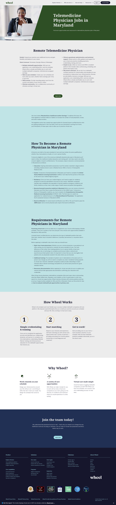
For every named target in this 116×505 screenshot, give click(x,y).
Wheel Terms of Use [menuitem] (35, 499)
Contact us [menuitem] (92, 471)
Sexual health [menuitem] (34, 474)
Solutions (34, 455)
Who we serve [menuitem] (68, 2)
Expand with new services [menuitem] (36, 463)
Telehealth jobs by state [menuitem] (73, 464)
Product (8, 455)
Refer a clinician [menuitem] (71, 463)
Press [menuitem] (91, 463)
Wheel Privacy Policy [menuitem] (10, 499)
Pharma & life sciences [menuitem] (52, 476)
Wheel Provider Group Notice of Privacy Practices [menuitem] (54, 499)
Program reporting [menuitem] (10, 465)
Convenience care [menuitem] (51, 462)
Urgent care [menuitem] (49, 463)
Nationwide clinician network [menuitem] (12, 474)
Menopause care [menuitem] (34, 473)
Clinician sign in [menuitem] (71, 459)
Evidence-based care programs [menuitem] (13, 476)
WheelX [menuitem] (92, 464)
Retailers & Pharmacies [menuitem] (52, 478)
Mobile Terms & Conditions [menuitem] (74, 499)
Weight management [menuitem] (35, 471)
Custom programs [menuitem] (50, 466)
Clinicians (71, 455)
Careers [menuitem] (92, 459)
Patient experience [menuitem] (10, 473)
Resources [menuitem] (88, 2)
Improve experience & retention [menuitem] (38, 465)
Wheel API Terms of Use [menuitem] (23, 499)
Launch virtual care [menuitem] (35, 462)
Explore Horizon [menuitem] (56, 2)
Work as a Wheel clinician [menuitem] (73, 466)
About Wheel (94, 455)
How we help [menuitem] (78, 2)
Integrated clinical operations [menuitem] (12, 463)
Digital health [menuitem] (49, 473)
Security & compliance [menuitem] (11, 478)
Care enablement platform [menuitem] (11, 462)
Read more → (51, 503)
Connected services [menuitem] (10, 471)
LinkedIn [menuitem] (92, 469)
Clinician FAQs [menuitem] (71, 461)
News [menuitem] (91, 461)
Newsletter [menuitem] (92, 468)
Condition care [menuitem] (50, 465)
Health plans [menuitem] (49, 474)
